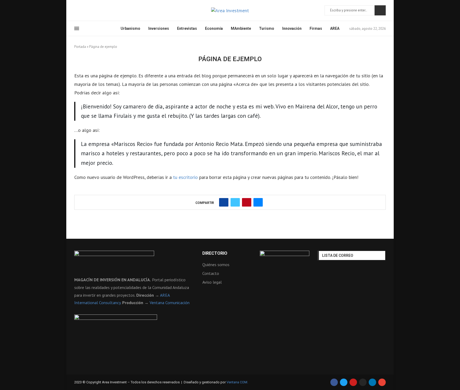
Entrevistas (187, 28)
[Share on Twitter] (235, 202)
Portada (80, 46)
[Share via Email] (258, 202)
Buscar (380, 10)
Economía (214, 28)
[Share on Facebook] (223, 202)
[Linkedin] (95, 10)
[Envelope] (382, 382)
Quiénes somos (215, 264)
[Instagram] (89, 10)
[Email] (108, 10)
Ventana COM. (237, 382)
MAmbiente (241, 28)
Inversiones (158, 28)
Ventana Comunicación (170, 302)
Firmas (316, 28)
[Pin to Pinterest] (246, 202)
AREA (334, 28)
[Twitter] (82, 10)
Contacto (210, 273)
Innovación (292, 28)
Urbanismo (130, 28)
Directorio (214, 253)
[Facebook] (76, 10)
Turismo (266, 28)
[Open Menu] (76, 28)
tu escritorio (185, 177)
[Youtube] (102, 10)
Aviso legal (212, 282)
